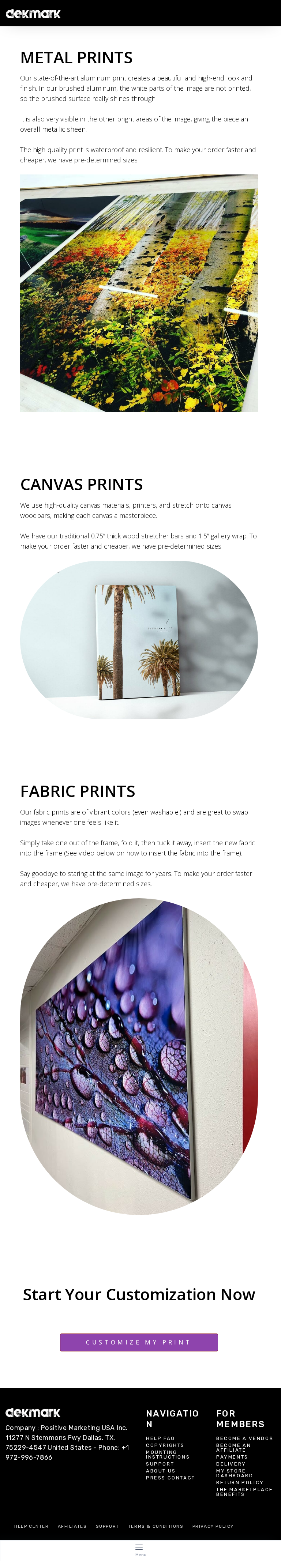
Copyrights (165, 1445)
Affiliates (72, 1526)
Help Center (31, 1526)
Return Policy (240, 1482)
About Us (161, 1470)
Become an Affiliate (233, 1447)
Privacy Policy (213, 1526)
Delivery (231, 1464)
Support (160, 1464)
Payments (232, 1457)
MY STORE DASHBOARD (234, 1473)
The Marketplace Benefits (244, 1492)
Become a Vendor (244, 1438)
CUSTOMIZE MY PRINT (139, 1342)
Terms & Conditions (156, 1526)
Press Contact (170, 1477)
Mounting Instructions (168, 1454)
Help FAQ (160, 1438)
